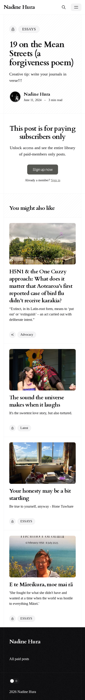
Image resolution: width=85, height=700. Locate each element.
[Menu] (76, 7)
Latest (24, 428)
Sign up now (43, 169)
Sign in (55, 180)
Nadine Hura (37, 94)
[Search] (63, 7)
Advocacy (26, 334)
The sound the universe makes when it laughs (36, 401)
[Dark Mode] (14, 681)
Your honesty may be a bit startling (40, 494)
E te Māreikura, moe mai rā (41, 584)
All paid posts (19, 659)
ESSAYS (29, 29)
